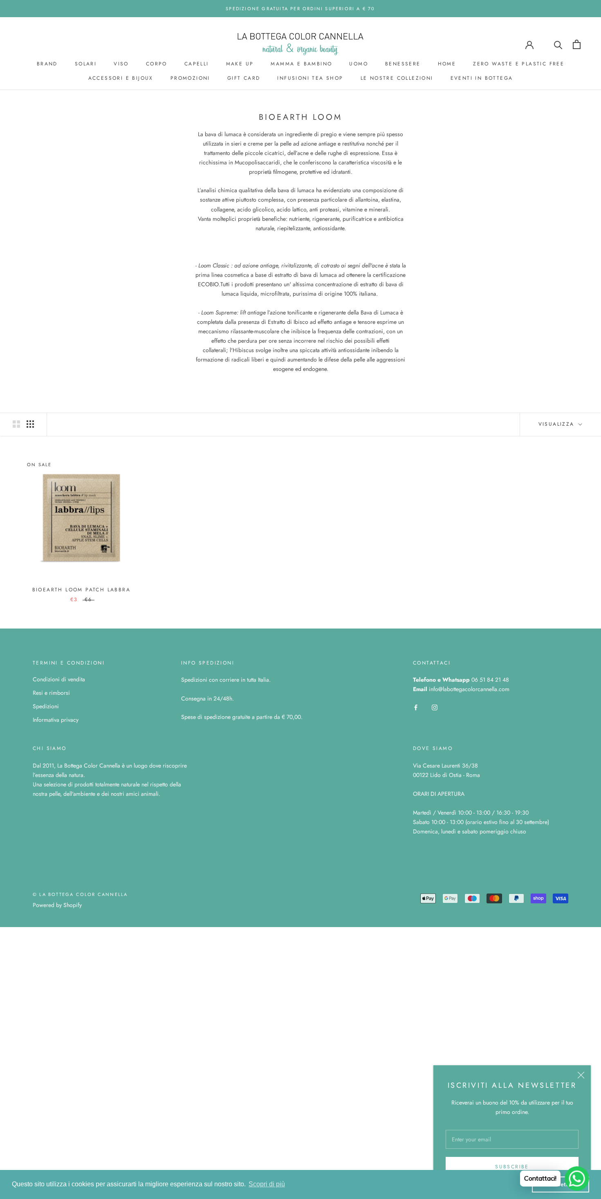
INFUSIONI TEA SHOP (310, 78)
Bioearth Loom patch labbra (81, 589)
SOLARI (85, 63)
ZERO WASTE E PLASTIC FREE (518, 63)
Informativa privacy (55, 720)
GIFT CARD (243, 78)
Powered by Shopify (57, 905)
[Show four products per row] (30, 424)
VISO (121, 63)
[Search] (558, 44)
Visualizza (557, 424)
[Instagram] (434, 707)
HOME (447, 63)
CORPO (156, 63)
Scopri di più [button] (267, 1184)
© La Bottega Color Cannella (80, 894)
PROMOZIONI (190, 78)
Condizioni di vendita (59, 679)
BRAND (47, 63)
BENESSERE (403, 63)
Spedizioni (46, 706)
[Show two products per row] (16, 424)
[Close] (581, 1075)
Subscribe (512, 1166)
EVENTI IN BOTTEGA (482, 78)
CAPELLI (196, 63)
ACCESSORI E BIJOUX (120, 78)
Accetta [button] (560, 1184)
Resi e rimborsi (51, 693)
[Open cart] (577, 44)
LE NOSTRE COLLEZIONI (397, 78)
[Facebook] (416, 707)
